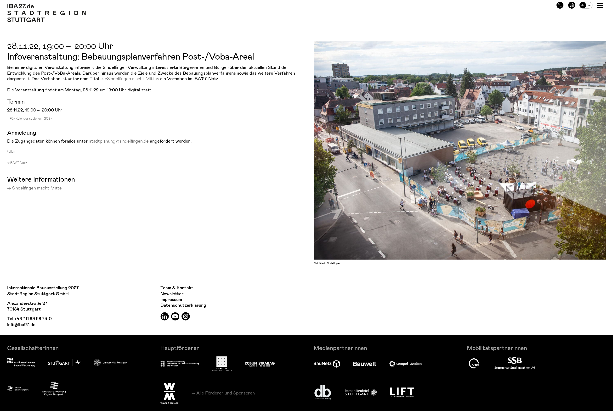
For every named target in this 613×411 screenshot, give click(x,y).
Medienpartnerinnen (340, 347)
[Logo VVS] (474, 363)
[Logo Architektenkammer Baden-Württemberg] (21, 362)
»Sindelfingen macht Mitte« (132, 78)
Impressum (171, 299)
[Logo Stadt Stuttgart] (64, 362)
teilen (11, 151)
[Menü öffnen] (600, 5)
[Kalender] (571, 4)
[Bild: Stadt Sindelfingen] (460, 149)
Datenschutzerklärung (183, 305)
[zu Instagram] (186, 316)
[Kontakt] (560, 4)
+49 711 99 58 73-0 (33, 319)
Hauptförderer (179, 347)
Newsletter (171, 294)
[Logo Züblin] (260, 363)
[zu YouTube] (175, 316)
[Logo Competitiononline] (405, 364)
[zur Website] (18, 388)
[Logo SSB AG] (514, 363)
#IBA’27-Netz (17, 163)
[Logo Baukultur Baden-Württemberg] (222, 363)
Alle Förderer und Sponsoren (225, 392)
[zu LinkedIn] (164, 316)
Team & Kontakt (176, 288)
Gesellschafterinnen (33, 347)
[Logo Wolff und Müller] (169, 393)
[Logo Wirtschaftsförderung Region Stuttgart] (54, 388)
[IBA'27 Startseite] (46, 6)
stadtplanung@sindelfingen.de (119, 141)
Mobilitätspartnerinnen (497, 347)
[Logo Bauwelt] (364, 364)
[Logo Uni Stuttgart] (110, 362)
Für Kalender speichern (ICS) (31, 118)
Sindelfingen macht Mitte (37, 187)
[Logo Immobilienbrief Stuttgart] (361, 392)
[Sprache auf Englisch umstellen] (585, 4)
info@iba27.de (21, 324)
